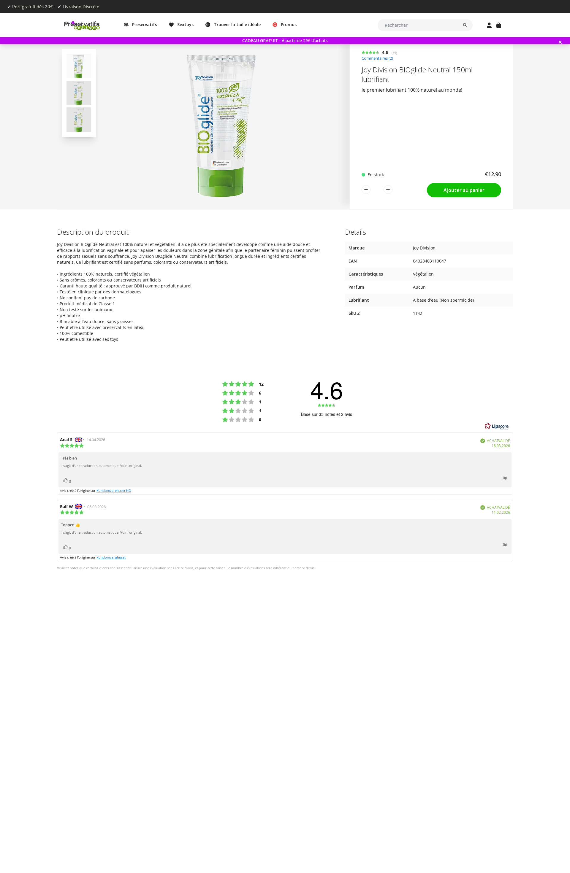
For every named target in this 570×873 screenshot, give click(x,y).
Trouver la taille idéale (237, 24)
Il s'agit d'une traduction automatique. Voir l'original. (101, 466)
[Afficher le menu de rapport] (504, 479)
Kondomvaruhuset (111, 557)
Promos (289, 24)
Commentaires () (377, 58)
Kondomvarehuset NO (113, 490)
